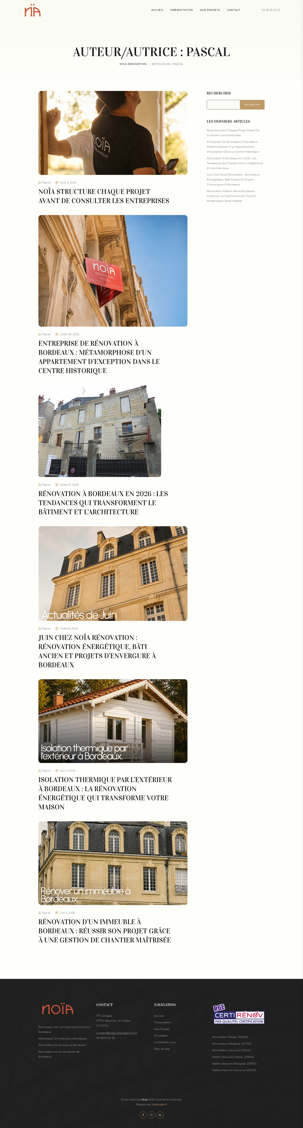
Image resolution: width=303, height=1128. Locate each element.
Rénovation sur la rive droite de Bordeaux (59, 1054)
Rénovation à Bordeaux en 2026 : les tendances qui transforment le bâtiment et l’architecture (103, 502)
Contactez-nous (165, 1042)
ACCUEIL (157, 10)
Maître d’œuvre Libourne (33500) (234, 1070)
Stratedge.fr (159, 1104)
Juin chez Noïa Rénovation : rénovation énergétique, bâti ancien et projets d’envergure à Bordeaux (233, 179)
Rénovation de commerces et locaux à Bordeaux (64, 1029)
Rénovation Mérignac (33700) (231, 1043)
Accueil (159, 1015)
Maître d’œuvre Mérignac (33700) (234, 1063)
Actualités (160, 1035)
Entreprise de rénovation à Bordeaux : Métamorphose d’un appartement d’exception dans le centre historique (233, 146)
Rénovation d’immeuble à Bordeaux (62, 1038)
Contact (234, 10)
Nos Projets (161, 1029)
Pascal (46, 182)
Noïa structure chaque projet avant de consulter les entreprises (233, 133)
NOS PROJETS (210, 10)
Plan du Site (162, 1049)
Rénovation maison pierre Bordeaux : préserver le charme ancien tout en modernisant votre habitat (231, 196)
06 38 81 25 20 (271, 10)
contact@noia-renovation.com (116, 1033)
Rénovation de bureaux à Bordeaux (62, 1045)
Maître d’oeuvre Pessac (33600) (233, 1057)
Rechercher (219, 93)
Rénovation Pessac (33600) (230, 1037)
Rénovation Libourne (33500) (231, 1050)
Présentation (181, 10)
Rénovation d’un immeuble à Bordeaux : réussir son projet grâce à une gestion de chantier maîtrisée (104, 931)
